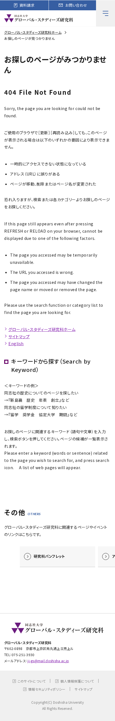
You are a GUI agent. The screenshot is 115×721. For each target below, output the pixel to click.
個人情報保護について (77, 681)
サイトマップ (19, 336)
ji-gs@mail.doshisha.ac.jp (48, 660)
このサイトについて (32, 681)
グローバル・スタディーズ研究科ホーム (32, 32)
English (16, 343)
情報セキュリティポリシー (46, 689)
